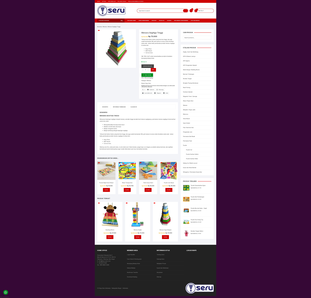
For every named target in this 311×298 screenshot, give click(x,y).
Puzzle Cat (189, 150)
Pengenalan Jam (187, 132)
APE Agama (186, 61)
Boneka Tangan (187, 78)
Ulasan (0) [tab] (134, 107)
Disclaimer (160, 272)
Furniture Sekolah (188, 92)
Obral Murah (186, 118)
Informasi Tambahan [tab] (119, 107)
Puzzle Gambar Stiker (192, 158)
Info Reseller (112, 1)
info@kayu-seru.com (104, 261)
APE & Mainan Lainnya (189, 56)
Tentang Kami (131, 20)
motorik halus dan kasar (114, 126)
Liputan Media (195, 20)
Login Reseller (131, 254)
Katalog (161, 20)
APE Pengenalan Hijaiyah (190, 65)
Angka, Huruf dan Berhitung (190, 52)
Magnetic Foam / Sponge (190, 96)
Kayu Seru (148, 83)
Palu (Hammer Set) (188, 127)
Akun (98, 1)
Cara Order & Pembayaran (134, 259)
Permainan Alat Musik (189, 136)
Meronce (185, 114)
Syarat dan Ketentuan (162, 268)
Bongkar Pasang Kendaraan (190, 83)
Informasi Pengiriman (181, 20)
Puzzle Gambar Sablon (192, 154)
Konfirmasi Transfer (132, 272)
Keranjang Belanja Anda (133, 263)
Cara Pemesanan (143, 20)
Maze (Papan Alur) (188, 101)
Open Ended (186, 123)
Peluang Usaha (122, 1)
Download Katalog (132, 277)
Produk (154, 20)
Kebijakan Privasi (161, 263)
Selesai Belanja (131, 268)
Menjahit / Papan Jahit (189, 109)
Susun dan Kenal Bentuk (189, 167)
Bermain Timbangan (188, 74)
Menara (105, 26)
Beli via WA (148, 75)
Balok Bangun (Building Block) (191, 69)
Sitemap (159, 277)
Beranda (99, 26)
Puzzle (185, 145)
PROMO (169, 20)
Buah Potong (186, 87)
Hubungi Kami (160, 259)
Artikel (104, 1)
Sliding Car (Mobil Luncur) (190, 163)
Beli (153, 69)
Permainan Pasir (187, 141)
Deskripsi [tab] (105, 107)
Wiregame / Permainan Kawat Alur (192, 172)
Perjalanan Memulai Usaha (135, 1)
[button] (133, 32)
